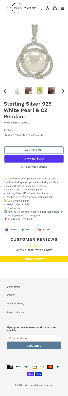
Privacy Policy (15, 303)
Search (11, 294)
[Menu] (62, 8)
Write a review (34, 258)
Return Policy (15, 312)
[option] (17, 91)
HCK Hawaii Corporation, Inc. (38, 385)
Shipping (9, 134)
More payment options (34, 166)
